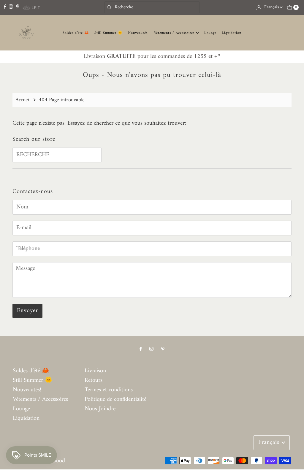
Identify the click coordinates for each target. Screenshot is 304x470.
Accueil (23, 100)
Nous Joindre (100, 409)
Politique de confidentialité (115, 399)
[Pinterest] (17, 7)
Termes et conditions (109, 390)
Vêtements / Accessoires (175, 33)
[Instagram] (11, 7)
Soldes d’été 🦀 (76, 33)
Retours (93, 380)
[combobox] (152, 7)
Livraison (95, 371)
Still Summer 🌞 (108, 33)
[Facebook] (5, 7)
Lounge (210, 33)
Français (272, 7)
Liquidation (231, 33)
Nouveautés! (138, 33)
